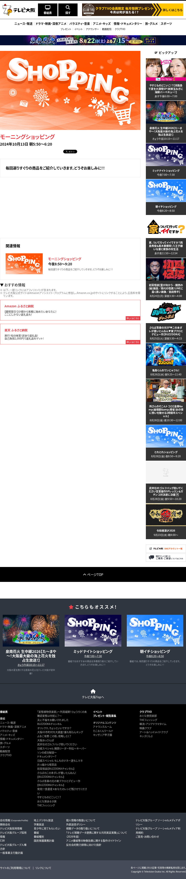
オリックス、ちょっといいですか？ (54, 728)
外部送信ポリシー (76, 824)
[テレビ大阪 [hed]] (19, 10)
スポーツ (5, 747)
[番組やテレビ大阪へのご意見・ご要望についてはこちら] (166, 560)
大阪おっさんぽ (45, 740)
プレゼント (66, 29)
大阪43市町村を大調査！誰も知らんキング (60, 732)
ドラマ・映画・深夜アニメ (13, 726)
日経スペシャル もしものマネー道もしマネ (60, 760)
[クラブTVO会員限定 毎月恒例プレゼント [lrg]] (132, 15)
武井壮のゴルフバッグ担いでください (57, 744)
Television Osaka (152, 871)
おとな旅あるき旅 (46, 801)
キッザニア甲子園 (102, 735)
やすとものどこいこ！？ (49, 797)
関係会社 (5, 824)
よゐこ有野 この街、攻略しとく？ (54, 736)
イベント (78, 29)
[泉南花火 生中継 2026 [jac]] (93, 40)
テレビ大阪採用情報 (11, 828)
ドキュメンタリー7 (46, 756)
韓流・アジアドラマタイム (153, 724)
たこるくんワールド (103, 731)
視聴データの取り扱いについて (83, 828)
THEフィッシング (46, 805)
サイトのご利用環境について (15, 868)
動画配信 (107, 29)
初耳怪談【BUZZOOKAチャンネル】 (55, 768)
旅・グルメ (5, 743)
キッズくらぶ (146, 736)
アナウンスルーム (102, 726)
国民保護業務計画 (44, 840)
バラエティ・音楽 (8, 731)
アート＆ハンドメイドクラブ (154, 732)
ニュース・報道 (8, 722)
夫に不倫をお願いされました (52, 720)
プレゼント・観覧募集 (104, 715)
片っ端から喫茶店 (47, 764)
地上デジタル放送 (43, 820)
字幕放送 (39, 824)
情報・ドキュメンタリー (12, 739)
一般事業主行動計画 (11, 852)
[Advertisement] (70, 207)
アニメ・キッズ (7, 735)
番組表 (4, 711)
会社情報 (14, 820)
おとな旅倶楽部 (148, 715)
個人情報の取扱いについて (81, 820)
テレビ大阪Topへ (93, 697)
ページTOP (95, 574)
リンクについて (43, 868)
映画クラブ (145, 728)
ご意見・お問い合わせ (147, 836)
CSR (2, 840)
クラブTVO (120, 29)
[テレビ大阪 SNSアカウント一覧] (166, 551)
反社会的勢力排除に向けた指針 (83, 844)
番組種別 (39, 836)
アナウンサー (92, 29)
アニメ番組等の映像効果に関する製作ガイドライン (93, 840)
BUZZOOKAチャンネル (49, 724)
